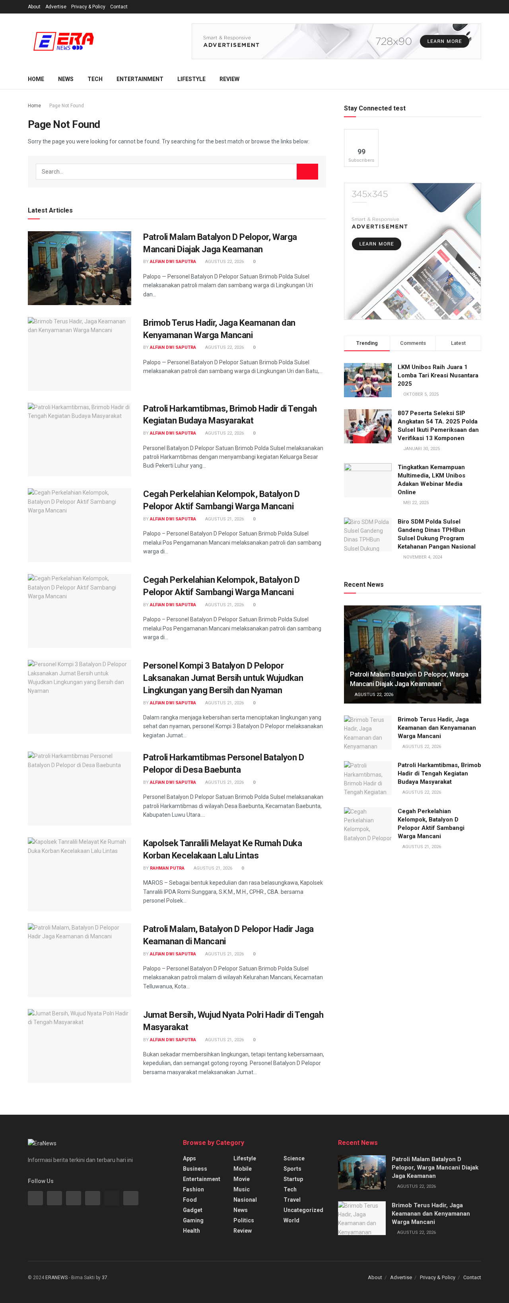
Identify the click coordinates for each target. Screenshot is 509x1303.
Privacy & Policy (88, 7)
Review (229, 79)
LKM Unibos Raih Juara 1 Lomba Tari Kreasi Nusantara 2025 (438, 375)
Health (191, 1231)
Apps (189, 1158)
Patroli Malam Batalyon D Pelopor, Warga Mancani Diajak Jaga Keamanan (435, 1167)
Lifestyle (191, 79)
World (291, 1220)
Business (195, 1169)
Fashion (193, 1189)
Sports (292, 1169)
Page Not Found (66, 105)
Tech (95, 79)
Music (241, 1189)
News (66, 79)
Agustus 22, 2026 (224, 261)
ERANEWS (56, 1277)
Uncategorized (303, 1210)
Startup (293, 1179)
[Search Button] (307, 172)
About (34, 7)
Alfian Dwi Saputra (173, 261)
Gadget (192, 1210)
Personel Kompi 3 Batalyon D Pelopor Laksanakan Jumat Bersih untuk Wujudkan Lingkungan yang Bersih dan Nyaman (223, 678)
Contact (119, 7)
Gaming (193, 1220)
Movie (241, 1179)
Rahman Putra (167, 868)
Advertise (55, 7)
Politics (243, 1220)
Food (190, 1200)
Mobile (242, 1169)
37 (104, 1277)
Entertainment (140, 79)
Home (36, 79)
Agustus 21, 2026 (224, 519)
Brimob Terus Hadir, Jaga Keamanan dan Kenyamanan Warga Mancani (437, 728)
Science (294, 1158)
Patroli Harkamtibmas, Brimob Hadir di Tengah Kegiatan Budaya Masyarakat (439, 773)
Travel (292, 1200)
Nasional (245, 1200)
